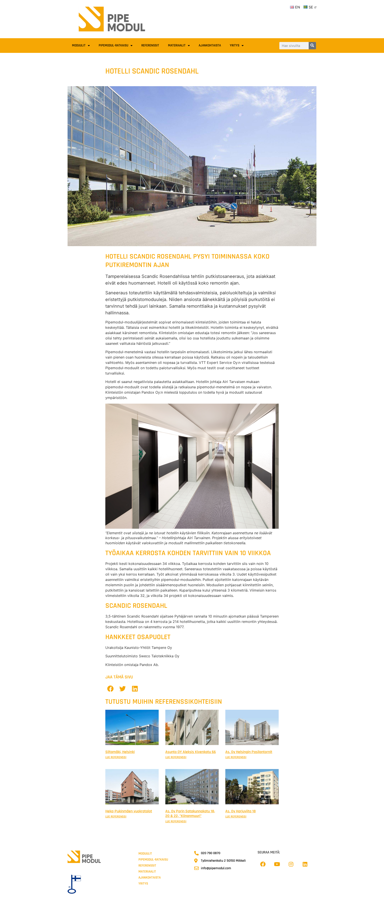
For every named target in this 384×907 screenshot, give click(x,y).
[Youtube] (277, 864)
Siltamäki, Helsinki (120, 751)
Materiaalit (177, 45)
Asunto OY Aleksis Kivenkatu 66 (190, 751)
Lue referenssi (115, 757)
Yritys (234, 45)
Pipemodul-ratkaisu (113, 45)
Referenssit (150, 45)
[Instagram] (291, 864)
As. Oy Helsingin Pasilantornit (248, 751)
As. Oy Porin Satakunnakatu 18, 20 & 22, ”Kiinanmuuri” (190, 814)
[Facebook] (263, 864)
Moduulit (79, 45)
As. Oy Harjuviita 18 (240, 811)
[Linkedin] (305, 864)
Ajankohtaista (210, 45)
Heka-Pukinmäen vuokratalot (128, 811)
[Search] (312, 45)
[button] (110, 689)
